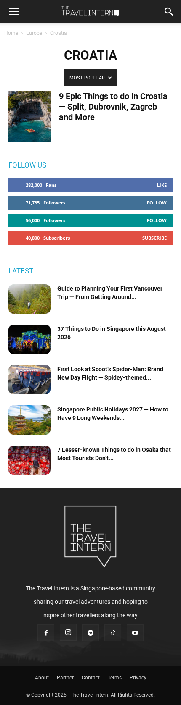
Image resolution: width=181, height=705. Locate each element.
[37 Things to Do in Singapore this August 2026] (29, 339)
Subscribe (154, 238)
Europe (34, 33)
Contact (91, 678)
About (42, 678)
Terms (115, 678)
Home (11, 33)
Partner (65, 678)
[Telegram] (90, 632)
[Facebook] (45, 632)
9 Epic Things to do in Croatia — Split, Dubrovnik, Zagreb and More (113, 106)
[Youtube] (135, 632)
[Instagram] (68, 632)
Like (162, 185)
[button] (13, 11)
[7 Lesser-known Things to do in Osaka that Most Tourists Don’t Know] (29, 460)
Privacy (138, 678)
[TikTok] (112, 632)
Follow (157, 202)
